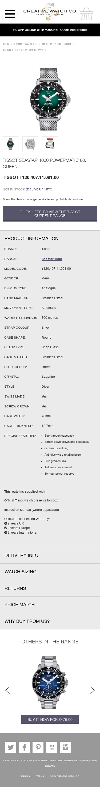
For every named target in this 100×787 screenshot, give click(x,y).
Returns (15, 588)
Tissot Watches (25, 44)
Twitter (10, 747)
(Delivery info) (39, 189)
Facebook (24, 747)
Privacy (25, 776)
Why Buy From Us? (27, 621)
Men (6, 44)
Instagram (65, 747)
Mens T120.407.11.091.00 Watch (25, 49)
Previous (7, 690)
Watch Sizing (21, 571)
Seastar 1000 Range (57, 44)
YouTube (51, 747)
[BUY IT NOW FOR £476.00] (50, 683)
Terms (40, 776)
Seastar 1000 (52, 259)
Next (92, 690)
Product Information (31, 238)
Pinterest (38, 747)
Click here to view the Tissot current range (50, 213)
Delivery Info (21, 555)
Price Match (20, 604)
